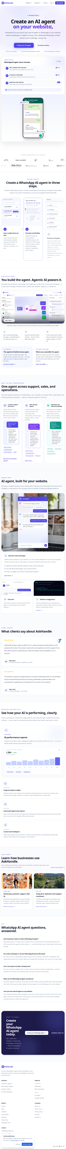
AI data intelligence (7, 1092)
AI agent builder (39, 1098)
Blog (2, 1109)
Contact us (38, 1117)
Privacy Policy (14, 1140)
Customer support (6, 1083)
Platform (28, 3)
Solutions (37, 3)
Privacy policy (38, 1111)
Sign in (52, 3)
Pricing (45, 3)
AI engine (37, 1095)
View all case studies (57, 867)
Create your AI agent (24, 45)
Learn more (7, 575)
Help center (4, 1120)
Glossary (3, 1117)
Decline (18, 1144)
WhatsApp (38, 1086)
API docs (38, 610)
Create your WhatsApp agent (35, 1033)
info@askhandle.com (7, 1131)
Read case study (8, 906)
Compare (4, 1111)
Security (37, 1114)
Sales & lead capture (7, 1086)
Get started (60, 3)
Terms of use (38, 1109)
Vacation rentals (6, 1089)
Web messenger (39, 1089)
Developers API (5, 1122)
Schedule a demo (43, 45)
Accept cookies (27, 1144)
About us (37, 1106)
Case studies (5, 1114)
